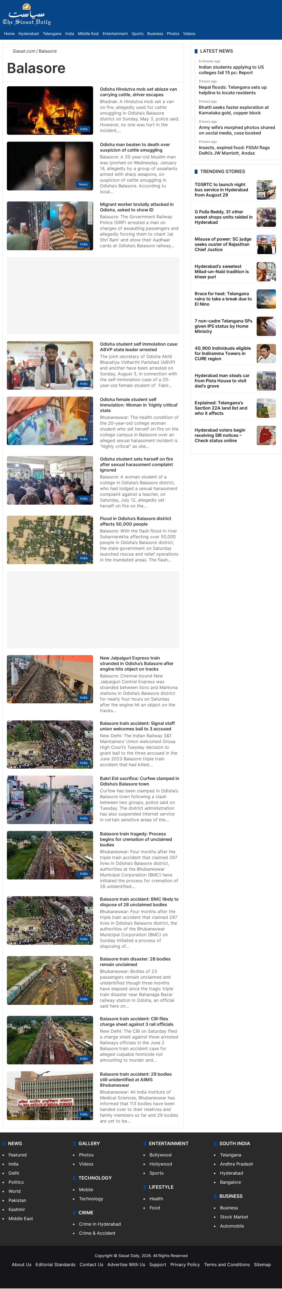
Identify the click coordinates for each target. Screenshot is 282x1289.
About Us (21, 1264)
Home (9, 33)
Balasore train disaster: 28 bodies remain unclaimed (135, 961)
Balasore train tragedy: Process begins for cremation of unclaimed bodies (136, 839)
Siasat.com (23, 51)
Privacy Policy (185, 1264)
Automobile (232, 1226)
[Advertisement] (93, 295)
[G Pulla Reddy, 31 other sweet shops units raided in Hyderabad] (266, 217)
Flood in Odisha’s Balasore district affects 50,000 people (135, 521)
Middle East (88, 33)
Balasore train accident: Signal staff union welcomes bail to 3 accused (137, 725)
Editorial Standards (55, 1264)
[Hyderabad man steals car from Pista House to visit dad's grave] (266, 381)
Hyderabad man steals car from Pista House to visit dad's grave (222, 381)
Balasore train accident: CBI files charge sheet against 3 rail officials (136, 1021)
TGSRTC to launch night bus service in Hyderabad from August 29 (221, 190)
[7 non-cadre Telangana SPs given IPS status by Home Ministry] (266, 326)
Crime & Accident (97, 1233)
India (69, 33)
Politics (16, 1182)
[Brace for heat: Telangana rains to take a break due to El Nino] (266, 299)
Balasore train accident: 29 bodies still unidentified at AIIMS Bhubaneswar (136, 1079)
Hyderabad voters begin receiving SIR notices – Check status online (220, 435)
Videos (189, 33)
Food (155, 1207)
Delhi (14, 1173)
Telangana (52, 33)
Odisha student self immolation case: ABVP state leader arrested (139, 346)
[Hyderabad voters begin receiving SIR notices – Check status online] (266, 435)
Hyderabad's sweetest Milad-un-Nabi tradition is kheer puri (222, 271)
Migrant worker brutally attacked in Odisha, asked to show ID (137, 206)
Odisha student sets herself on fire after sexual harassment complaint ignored (136, 464)
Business (155, 33)
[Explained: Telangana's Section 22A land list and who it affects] (266, 408)
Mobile (86, 1189)
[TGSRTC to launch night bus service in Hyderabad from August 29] (266, 190)
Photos (173, 33)
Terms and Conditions (227, 1264)
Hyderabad (28, 33)
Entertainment (115, 33)
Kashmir (17, 1209)
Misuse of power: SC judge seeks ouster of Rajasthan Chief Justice (223, 244)
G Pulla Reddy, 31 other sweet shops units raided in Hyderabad (224, 217)
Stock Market (234, 1217)
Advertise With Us (126, 1264)
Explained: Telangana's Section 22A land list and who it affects (221, 408)
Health (156, 1198)
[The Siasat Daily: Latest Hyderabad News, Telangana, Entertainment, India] (26, 14)
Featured (18, 1155)
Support (157, 1264)
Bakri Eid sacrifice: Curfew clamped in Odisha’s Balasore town (139, 781)
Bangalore (230, 1182)
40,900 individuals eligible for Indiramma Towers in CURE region (223, 353)
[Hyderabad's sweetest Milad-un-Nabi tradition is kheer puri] (266, 271)
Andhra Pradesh (236, 1164)
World (15, 1191)
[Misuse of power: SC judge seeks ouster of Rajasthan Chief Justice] (266, 244)
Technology (91, 1198)
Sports (137, 33)
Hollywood (161, 1164)
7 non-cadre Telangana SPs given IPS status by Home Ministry (224, 326)
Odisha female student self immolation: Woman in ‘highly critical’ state (139, 405)
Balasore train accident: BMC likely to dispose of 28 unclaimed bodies (139, 901)
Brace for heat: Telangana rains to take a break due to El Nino (223, 299)
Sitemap (262, 1264)
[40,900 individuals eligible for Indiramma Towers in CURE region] (266, 353)
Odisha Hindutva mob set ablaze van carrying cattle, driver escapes (138, 91)
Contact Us (91, 1264)
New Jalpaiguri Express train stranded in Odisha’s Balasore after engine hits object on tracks (136, 663)
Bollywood (161, 1155)
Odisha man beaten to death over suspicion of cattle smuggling (135, 147)
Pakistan (17, 1200)
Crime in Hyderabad (100, 1224)
